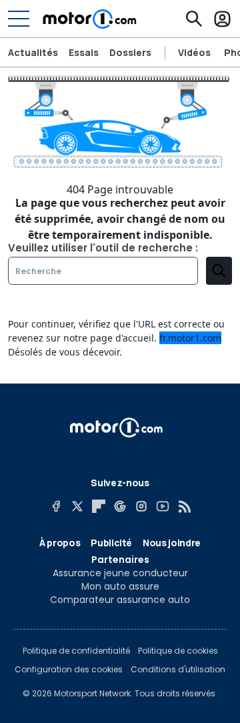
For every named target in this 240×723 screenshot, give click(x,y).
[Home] (89, 19)
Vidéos (194, 53)
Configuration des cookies (69, 669)
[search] (219, 271)
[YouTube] (162, 506)
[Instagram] (141, 506)
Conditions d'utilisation (178, 669)
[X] (77, 506)
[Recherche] (194, 19)
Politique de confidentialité (76, 651)
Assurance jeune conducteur (120, 573)
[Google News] (120, 506)
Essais (84, 52)
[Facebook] (56, 506)
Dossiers (130, 52)
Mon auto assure (120, 586)
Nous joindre (172, 542)
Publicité (111, 542)
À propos (59, 542)
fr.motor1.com (190, 337)
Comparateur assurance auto (120, 599)
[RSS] (184, 506)
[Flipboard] (98, 506)
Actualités (33, 52)
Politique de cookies (178, 651)
